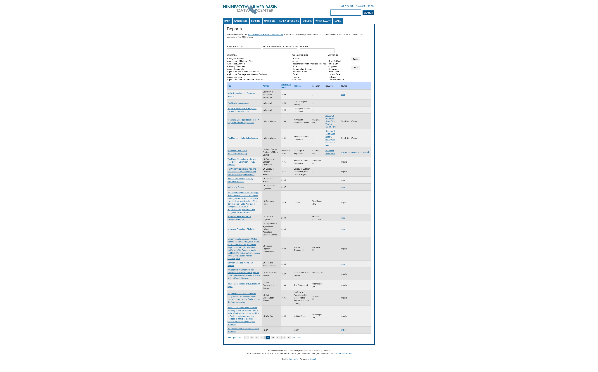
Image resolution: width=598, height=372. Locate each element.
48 (283, 337)
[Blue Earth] (338, 64)
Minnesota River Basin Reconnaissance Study (237, 152)
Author (266, 85)
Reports (255, 21)
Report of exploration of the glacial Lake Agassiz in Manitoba (242, 110)
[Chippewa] (338, 66)
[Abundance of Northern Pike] (258, 61)
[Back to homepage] (250, 13)
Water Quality (323, 21)
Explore (307, 21)
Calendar (360, 6)
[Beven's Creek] (338, 61)
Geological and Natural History (330, 134)
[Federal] (309, 77)
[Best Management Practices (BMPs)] (309, 64)
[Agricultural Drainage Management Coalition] (258, 74)
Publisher (298, 85)
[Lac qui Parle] (338, 74)
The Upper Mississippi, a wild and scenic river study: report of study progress (242, 162)
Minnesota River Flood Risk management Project (239, 217)
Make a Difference (289, 21)
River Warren (330, 122)
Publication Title (235, 46)
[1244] (338, 58)
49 (289, 337)
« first (229, 337)
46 (273, 337)
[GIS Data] (309, 79)
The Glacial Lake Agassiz (238, 103)
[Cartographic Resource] (309, 69)
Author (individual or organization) (280, 46)
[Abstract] (309, 58)
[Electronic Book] (309, 72)
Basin (227, 21)
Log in (371, 6)
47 (278, 337)
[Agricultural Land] (258, 77)
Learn (338, 21)
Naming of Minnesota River (329, 118)
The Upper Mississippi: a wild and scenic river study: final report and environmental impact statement (242, 171)
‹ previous (236, 337)
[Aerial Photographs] (258, 69)
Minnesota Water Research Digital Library (265, 34)
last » (300, 337)
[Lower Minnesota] (338, 79)
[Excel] (309, 74)
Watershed (333, 55)
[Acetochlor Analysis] (258, 64)
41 (246, 337)
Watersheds (240, 21)
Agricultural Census (236, 187)
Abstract (305, 46)
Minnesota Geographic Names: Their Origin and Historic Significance (243, 121)
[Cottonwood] (338, 69)
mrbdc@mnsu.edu (344, 353)
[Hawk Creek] (338, 72)
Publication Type (300, 55)
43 (257, 337)
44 (262, 337)
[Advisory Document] (258, 66)
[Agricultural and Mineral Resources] (258, 72)
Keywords (232, 55)
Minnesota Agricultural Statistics (241, 229)
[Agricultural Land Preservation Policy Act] (258, 79)
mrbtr (343, 94)
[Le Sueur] (338, 77)
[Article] (309, 61)
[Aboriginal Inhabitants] (258, 58)
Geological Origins (330, 140)
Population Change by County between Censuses (240, 180)
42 (252, 337)
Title (229, 85)
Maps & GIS (269, 21)
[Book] (309, 66)
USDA (343, 330)
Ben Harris (293, 359)
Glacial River (330, 126)
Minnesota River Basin (330, 152)
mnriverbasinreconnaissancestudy (355, 152)
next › (294, 337)
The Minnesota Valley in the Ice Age (243, 138)
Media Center (347, 6)
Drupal (313, 359)
